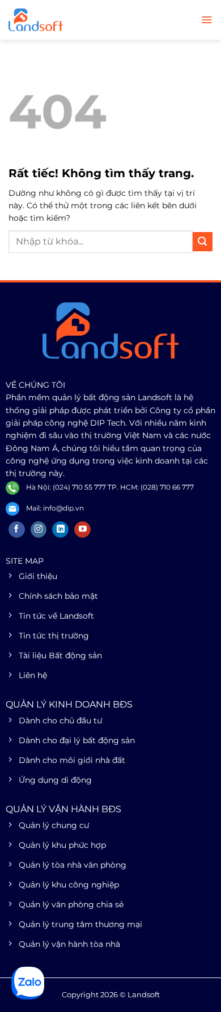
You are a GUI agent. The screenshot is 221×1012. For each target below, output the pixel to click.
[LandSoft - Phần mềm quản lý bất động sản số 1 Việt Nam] (65, 19)
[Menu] (206, 20)
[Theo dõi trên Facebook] (16, 529)
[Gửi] (202, 242)
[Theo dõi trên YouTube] (82, 529)
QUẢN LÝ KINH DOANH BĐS (69, 704)
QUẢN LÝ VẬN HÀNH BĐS (63, 809)
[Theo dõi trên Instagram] (39, 529)
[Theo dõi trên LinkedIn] (60, 529)
